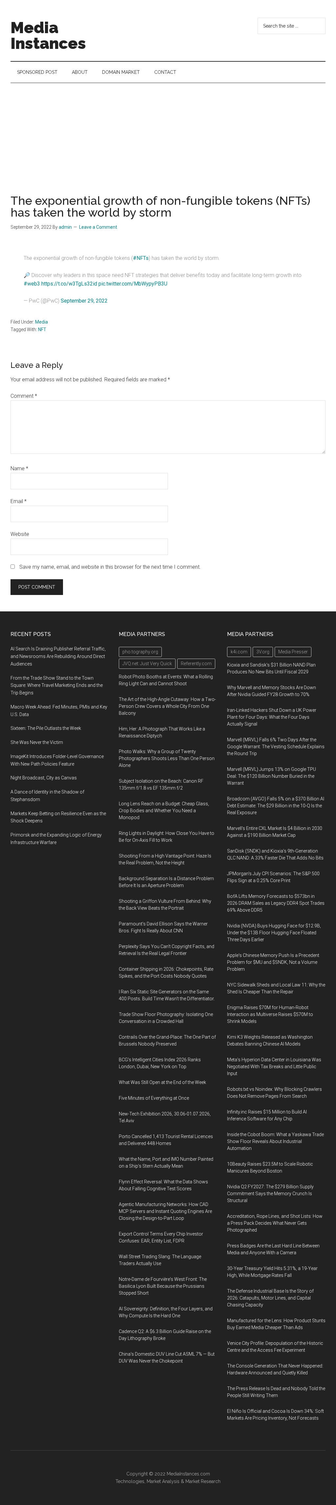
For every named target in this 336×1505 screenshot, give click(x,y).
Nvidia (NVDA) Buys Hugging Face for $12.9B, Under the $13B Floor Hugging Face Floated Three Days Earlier (274, 932)
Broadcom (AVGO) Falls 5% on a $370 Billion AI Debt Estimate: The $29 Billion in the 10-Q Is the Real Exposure (275, 805)
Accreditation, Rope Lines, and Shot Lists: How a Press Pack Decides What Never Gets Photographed (275, 1223)
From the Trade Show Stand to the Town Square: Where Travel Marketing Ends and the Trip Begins (56, 685)
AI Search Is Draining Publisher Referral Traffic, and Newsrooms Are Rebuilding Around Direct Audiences (58, 656)
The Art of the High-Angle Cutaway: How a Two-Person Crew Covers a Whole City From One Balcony (167, 706)
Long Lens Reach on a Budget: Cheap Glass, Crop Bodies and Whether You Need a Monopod (164, 810)
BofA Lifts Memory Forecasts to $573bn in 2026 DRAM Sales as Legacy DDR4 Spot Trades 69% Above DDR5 (276, 903)
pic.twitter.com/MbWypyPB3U (132, 284)
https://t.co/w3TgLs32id (69, 284)
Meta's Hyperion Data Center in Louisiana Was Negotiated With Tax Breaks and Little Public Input (274, 1066)
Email (18, 501)
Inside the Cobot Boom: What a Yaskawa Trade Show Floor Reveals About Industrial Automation (275, 1141)
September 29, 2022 (84, 301)
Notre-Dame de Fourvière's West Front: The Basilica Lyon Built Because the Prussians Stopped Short (163, 1286)
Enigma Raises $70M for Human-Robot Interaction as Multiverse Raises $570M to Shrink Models (270, 1014)
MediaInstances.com (188, 1473)
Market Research (202, 1481)
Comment (23, 396)
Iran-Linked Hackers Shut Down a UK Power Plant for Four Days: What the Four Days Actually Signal (271, 717)
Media (41, 322)
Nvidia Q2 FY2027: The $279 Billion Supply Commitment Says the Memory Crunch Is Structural (270, 1193)
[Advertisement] (168, 132)
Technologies (130, 1481)
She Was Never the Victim (36, 742)
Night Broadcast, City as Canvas (43, 777)
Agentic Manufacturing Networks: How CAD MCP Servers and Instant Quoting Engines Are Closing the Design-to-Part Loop (165, 1211)
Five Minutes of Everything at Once (154, 1098)
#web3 (32, 284)
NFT (42, 329)
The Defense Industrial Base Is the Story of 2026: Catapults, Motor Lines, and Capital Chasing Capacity (270, 1297)
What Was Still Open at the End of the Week (162, 1082)
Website (19, 534)
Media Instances (48, 35)
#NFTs (141, 258)
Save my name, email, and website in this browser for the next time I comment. (110, 567)
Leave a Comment (98, 227)
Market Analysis (163, 1481)
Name (19, 468)
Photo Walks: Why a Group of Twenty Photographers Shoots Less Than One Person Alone (167, 758)
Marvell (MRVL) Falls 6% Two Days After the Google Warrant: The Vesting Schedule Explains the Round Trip (276, 746)
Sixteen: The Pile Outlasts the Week (45, 728)
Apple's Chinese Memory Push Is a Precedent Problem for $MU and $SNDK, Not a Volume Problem (273, 962)
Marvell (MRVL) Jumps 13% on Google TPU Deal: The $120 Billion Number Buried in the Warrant (271, 776)
